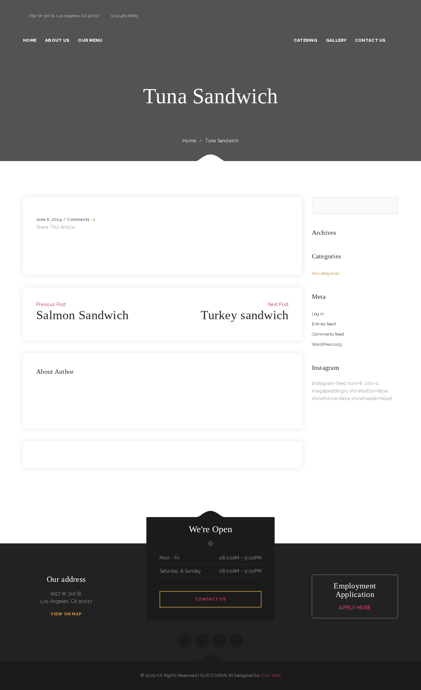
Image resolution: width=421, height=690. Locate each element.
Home (189, 140)
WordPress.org (327, 344)
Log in (318, 313)
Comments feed (328, 334)
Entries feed (324, 323)
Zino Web (271, 675)
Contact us (210, 599)
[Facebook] (38, 234)
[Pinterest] (38, 257)
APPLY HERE (355, 608)
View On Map (66, 613)
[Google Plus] (38, 249)
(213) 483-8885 (124, 15)
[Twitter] (38, 242)
